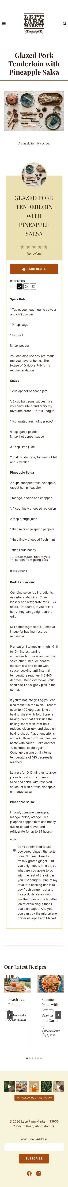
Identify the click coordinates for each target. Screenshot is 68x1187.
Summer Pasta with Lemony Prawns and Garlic (50, 1010)
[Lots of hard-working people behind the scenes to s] (9, 1086)
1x (19, 286)
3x (33, 286)
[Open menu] (5, 23)
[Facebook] (29, 1173)
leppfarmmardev (17, 1015)
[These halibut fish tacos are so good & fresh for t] (58, 1086)
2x (26, 286)
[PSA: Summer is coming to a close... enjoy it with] (34, 1086)
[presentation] (17, 984)
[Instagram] (38, 1173)
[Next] (58, 1015)
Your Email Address (34, 1139)
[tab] (27, 1058)
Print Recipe (36, 269)
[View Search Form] (64, 23)
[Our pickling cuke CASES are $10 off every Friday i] (46, 1086)
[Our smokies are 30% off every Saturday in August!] (21, 1086)
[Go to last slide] (10, 1015)
